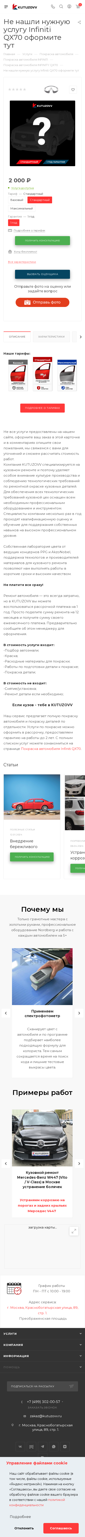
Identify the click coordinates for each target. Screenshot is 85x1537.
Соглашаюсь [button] (61, 1528)
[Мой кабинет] (69, 7)
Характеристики (51, 336)
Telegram (42, 1446)
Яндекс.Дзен (65, 1446)
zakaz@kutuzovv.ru (46, 1416)
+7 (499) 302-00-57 (43, 1402)
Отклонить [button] (24, 1528)
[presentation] (6, 1013)
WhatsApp (53, 1446)
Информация (16, 1356)
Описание (17, 336)
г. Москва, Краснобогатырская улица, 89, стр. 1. (46, 1427)
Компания (13, 1345)
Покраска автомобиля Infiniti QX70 (51, 749)
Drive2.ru (31, 1446)
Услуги (10, 1333)
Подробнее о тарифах (42, 408)
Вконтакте (20, 1446)
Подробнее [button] (20, 1517)
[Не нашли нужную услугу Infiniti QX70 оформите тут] (42, 133)
